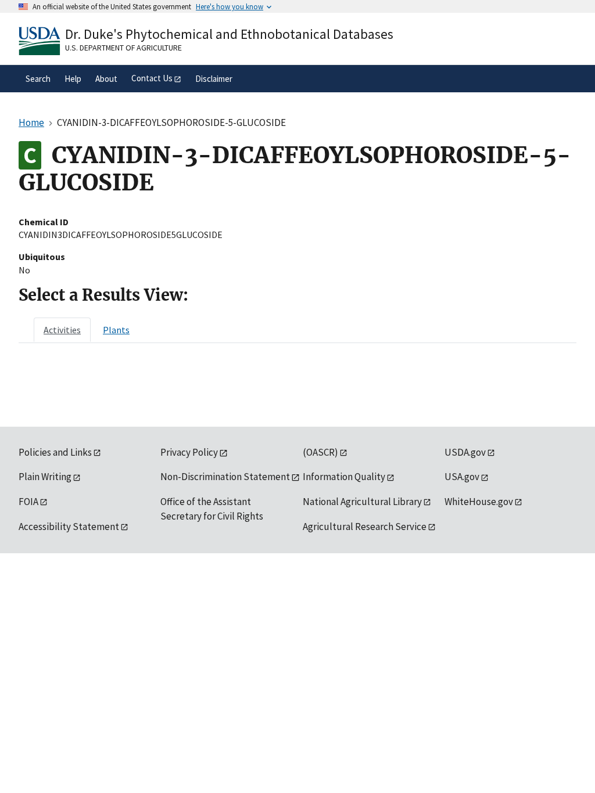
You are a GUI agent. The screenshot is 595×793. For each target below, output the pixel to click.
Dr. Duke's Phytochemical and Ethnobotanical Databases (229, 34)
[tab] (62, 329)
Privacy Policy (189, 452)
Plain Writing (45, 476)
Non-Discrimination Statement (225, 476)
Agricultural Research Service (364, 526)
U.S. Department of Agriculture (123, 47)
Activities (62, 330)
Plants (116, 330)
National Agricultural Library (362, 501)
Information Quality (344, 476)
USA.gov (462, 476)
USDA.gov (465, 452)
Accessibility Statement (69, 526)
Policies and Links (55, 452)
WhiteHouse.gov (479, 501)
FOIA (28, 501)
